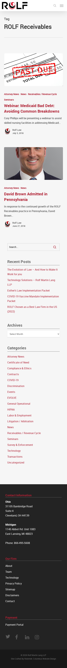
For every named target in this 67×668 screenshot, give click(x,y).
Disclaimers (12, 595)
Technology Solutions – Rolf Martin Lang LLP (31, 282)
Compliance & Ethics (19, 368)
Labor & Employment (19, 415)
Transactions (14, 456)
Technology (14, 451)
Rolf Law (16, 129)
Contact (10, 601)
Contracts (13, 374)
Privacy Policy (13, 583)
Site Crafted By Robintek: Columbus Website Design (33, 658)
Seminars (9, 99)
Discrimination (15, 386)
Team (8, 572)
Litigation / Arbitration (20, 421)
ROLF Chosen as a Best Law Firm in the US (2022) (32, 309)
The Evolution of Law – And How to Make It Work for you (32, 272)
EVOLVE (11, 398)
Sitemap (10, 589)
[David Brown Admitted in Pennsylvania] (33, 163)
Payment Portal (14, 624)
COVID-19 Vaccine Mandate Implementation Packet (33, 299)
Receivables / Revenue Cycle (42, 94)
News (23, 94)
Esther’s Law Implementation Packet (28, 290)
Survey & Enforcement (20, 445)
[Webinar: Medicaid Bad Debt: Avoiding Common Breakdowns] (33, 69)
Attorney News (11, 94)
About (8, 566)
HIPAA (11, 409)
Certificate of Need (18, 362)
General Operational (18, 403)
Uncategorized (15, 462)
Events (11, 392)
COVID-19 (13, 380)
